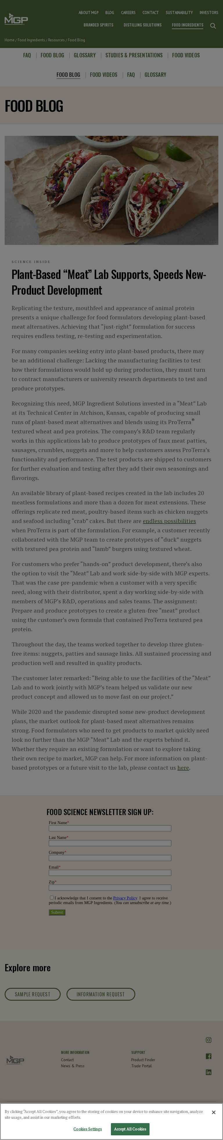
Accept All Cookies (130, 1129)
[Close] (213, 1112)
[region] (111, 1121)
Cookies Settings (87, 1129)
